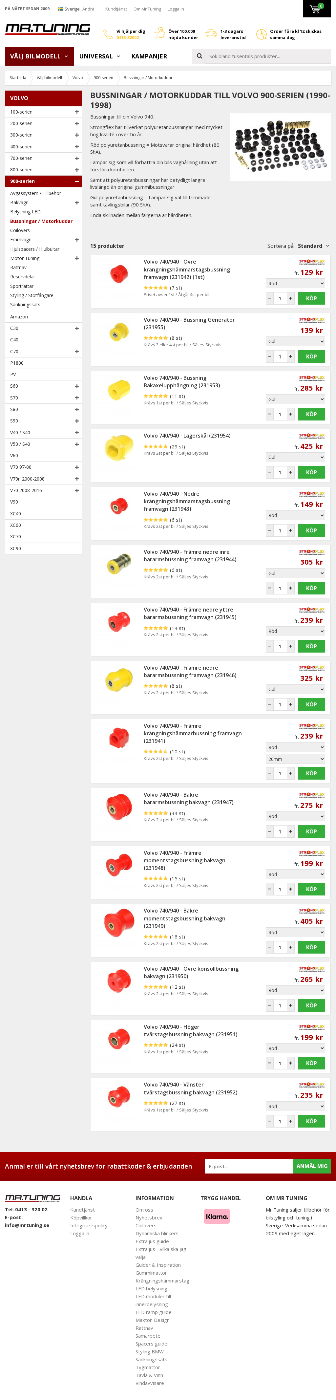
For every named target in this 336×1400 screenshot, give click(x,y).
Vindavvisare (150, 1383)
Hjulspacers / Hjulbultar (34, 249)
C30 (14, 328)
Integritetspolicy (89, 1225)
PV (13, 374)
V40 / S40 (20, 432)
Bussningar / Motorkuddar (41, 221)
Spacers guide (151, 1343)
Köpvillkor (81, 1217)
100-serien (21, 112)
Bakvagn (19, 202)
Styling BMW (150, 1351)
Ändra (88, 9)
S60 (14, 386)
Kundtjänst (116, 9)
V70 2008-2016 (26, 490)
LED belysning (151, 1288)
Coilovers (20, 230)
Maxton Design (153, 1320)
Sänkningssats (25, 304)
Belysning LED (25, 211)
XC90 (15, 548)
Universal (97, 56)
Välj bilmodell (36, 56)
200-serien (21, 123)
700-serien (21, 158)
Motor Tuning (24, 258)
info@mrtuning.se (27, 1225)
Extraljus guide (152, 1241)
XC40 (15, 513)
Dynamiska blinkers (157, 1233)
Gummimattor (151, 1272)
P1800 (17, 363)
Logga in (176, 9)
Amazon (19, 316)
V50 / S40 (20, 444)
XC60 (15, 525)
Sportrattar (21, 286)
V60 (14, 455)
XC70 (15, 536)
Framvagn (21, 239)
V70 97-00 (21, 467)
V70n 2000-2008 (27, 479)
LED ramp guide (154, 1312)
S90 (14, 421)
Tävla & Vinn (149, 1375)
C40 (14, 339)
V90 (14, 502)
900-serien (22, 181)
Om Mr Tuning (147, 9)
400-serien (21, 146)
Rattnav (18, 267)
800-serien (21, 169)
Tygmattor (148, 1367)
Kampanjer (149, 56)
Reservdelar (22, 276)
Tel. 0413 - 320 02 (26, 1209)
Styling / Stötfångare (31, 295)
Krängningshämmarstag (162, 1280)
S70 (14, 398)
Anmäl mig (312, 1166)
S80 (14, 409)
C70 (14, 351)
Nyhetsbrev (149, 1217)
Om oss (144, 1209)
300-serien (21, 135)
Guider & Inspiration (158, 1264)
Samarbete (148, 1335)
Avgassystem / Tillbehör (35, 193)
